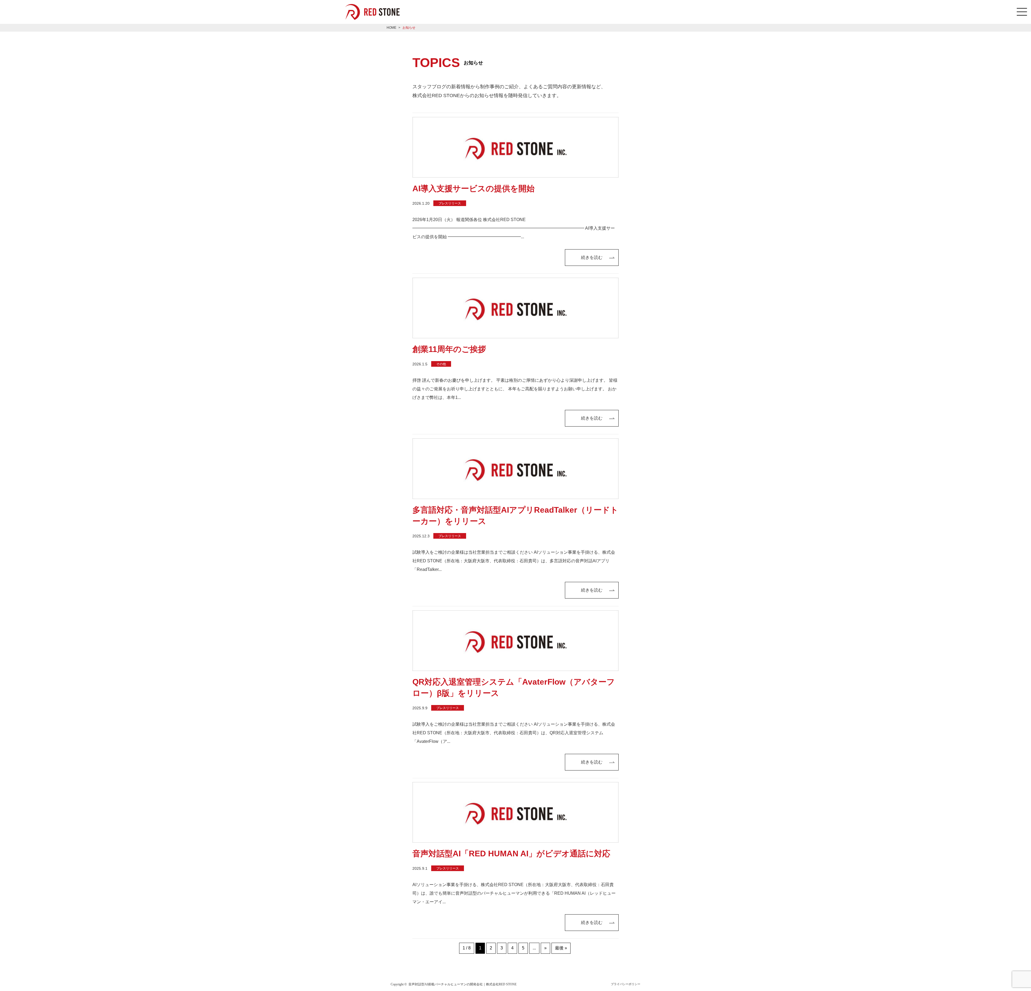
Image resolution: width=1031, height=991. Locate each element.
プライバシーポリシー (625, 984)
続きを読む (591, 257)
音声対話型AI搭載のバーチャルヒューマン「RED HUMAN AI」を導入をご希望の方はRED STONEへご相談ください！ (376, 12)
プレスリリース (449, 203)
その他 (441, 364)
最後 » (561, 948)
